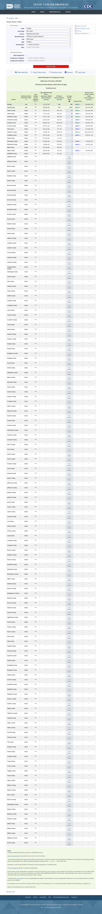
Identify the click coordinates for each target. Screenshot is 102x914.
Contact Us (74, 897)
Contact (67, 12)
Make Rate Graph (56, 72)
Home (33, 12)
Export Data (81, 72)
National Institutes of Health (54, 904)
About (42, 12)
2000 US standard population (31, 861)
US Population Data (15, 868)
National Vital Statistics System (31, 859)
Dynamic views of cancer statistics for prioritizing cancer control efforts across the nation (51, 7)
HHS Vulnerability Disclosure (61, 897)
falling (77, 104)
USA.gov (80, 904)
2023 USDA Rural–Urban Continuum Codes (48, 871)
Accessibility (43, 897)
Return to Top (11, 891)
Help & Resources (54, 12)
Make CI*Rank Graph (39, 72)
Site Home (28, 897)
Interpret (70, 72)
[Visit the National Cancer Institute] (14, 5)
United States (11, 107)
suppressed (19, 878)
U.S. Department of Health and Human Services (32, 904)
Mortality (11, 18)
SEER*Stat (87, 859)
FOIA (49, 897)
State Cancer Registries (13, 856)
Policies (35, 897)
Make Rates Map (23, 72)
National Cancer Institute (70, 904)
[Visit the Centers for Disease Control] (88, 6)
